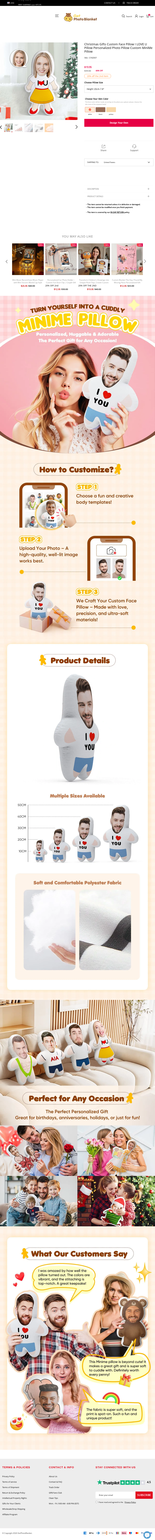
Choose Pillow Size (93, 82)
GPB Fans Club (55, 1492)
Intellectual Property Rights (14, 1498)
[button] (7, 81)
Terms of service (9, 1481)
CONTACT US (109, 3)
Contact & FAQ (55, 1481)
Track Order (133, 3)
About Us (53, 1476)
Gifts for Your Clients (11, 1503)
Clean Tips (53, 1498)
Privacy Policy (8, 1476)
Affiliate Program (9, 1514)
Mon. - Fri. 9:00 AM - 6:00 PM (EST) (64, 1503)
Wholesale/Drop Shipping (13, 1509)
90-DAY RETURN (117, 212)
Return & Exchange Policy (13, 1492)
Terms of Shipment (10, 1487)
